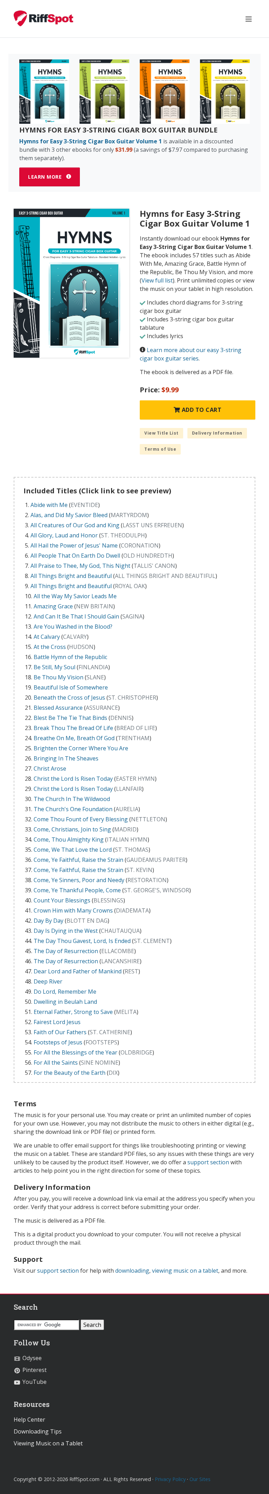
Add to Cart (200, 410)
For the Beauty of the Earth (69, 1073)
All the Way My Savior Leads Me (75, 596)
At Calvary (47, 637)
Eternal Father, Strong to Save (73, 1012)
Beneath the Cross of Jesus (69, 697)
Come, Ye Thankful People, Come (77, 890)
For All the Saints (56, 1062)
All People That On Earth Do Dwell (75, 555)
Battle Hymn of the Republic (70, 657)
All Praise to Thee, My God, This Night (80, 566)
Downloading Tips (38, 1431)
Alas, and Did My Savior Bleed (69, 515)
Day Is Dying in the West (66, 931)
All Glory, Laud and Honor (64, 535)
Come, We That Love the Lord (73, 849)
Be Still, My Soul (54, 667)
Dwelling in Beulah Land (65, 1002)
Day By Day (48, 920)
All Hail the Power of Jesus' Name (74, 545)
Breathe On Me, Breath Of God (74, 738)
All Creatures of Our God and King (74, 525)
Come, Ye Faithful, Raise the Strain (78, 860)
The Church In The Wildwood (72, 799)
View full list (157, 280)
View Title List (161, 433)
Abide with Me (49, 505)
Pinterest (34, 1370)
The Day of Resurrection (66, 951)
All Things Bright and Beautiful (71, 576)
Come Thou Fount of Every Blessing (81, 819)
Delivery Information (217, 433)
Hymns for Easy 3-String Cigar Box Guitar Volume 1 (90, 141)
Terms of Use (160, 449)
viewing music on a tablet (185, 1270)
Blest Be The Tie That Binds (70, 718)
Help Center (29, 1419)
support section (208, 1162)
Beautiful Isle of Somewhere (71, 687)
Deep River (48, 981)
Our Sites (200, 1479)
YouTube (34, 1382)
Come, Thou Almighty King (69, 839)
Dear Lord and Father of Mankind (78, 971)
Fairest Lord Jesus (57, 1022)
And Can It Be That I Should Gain (76, 616)
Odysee (31, 1358)
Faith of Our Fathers (60, 1032)
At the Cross (50, 647)
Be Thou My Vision (58, 677)
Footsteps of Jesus (58, 1042)
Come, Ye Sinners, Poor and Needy (79, 880)
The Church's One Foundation (73, 809)
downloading (132, 1270)
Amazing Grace (53, 606)
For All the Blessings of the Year (75, 1052)
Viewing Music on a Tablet (48, 1443)
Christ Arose (50, 768)
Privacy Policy (170, 1479)
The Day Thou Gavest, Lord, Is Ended (82, 941)
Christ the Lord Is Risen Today (73, 778)
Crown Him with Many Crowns (73, 910)
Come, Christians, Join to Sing (72, 829)
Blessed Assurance (58, 708)
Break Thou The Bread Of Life (73, 728)
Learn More (45, 176)
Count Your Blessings (62, 900)
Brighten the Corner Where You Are (81, 748)
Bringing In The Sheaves (66, 758)
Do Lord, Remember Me (65, 991)
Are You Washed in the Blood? (73, 626)
